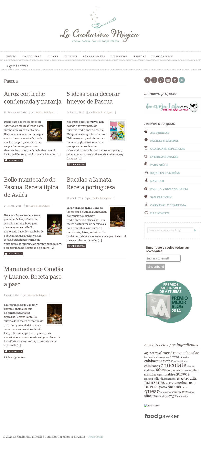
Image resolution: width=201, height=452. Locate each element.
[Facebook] (154, 82)
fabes (160, 369)
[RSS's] (182, 82)
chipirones (152, 366)
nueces (151, 387)
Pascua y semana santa (169, 189)
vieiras (165, 396)
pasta (163, 387)
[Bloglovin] (147, 82)
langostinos (150, 378)
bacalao (192, 352)
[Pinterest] (161, 82)
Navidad (157, 181)
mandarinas (170, 378)
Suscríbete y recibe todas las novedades (167, 249)
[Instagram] (168, 82)
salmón (176, 392)
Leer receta (15, 160)
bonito (174, 357)
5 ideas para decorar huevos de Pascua (93, 97)
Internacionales (164, 156)
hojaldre (169, 374)
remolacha (165, 392)
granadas (150, 374)
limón (160, 378)
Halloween (159, 213)
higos (159, 374)
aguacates (151, 353)
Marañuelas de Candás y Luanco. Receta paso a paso (33, 276)
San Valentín (161, 197)
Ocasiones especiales (167, 148)
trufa (158, 396)
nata (192, 383)
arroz (182, 353)
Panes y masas (94, 56)
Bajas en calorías (165, 173)
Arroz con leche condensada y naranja (32, 97)
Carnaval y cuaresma (168, 205)
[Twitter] (175, 82)
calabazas (152, 360)
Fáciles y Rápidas (164, 140)
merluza (182, 383)
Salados (70, 56)
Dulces (53, 56)
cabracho (184, 357)
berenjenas (163, 357)
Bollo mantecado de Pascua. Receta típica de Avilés (31, 187)
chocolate (173, 365)
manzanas (154, 382)
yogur (172, 396)
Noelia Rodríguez (45, 112)
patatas (174, 386)
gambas (193, 370)
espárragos (149, 370)
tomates (150, 396)
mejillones (170, 383)
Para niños (159, 165)
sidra (191, 392)
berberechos (150, 357)
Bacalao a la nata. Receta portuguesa (91, 183)
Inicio (11, 56)
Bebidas (139, 56)
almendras (168, 352)
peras (185, 387)
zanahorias (182, 396)
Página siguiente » (15, 357)
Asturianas (159, 132)
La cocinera (32, 56)
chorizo (190, 366)
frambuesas (172, 370)
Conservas (119, 56)
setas (185, 392)
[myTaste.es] (151, 405)
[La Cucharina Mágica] (100, 44)
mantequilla (187, 378)
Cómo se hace (162, 56)
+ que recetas (17, 66)
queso (152, 391)
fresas (184, 370)
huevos (182, 374)
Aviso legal (96, 436)
